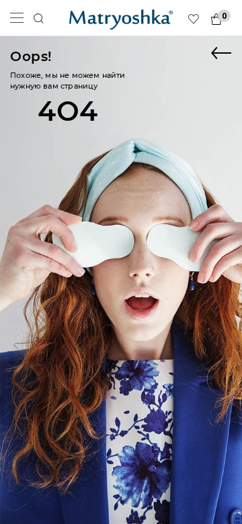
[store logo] (121, 18)
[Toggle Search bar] (39, 18)
